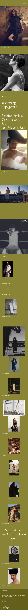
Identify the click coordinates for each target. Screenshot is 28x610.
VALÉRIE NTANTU (5, 3)
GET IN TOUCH (8, 541)
